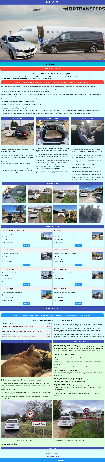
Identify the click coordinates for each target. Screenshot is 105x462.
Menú (2, 60)
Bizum (17, 172)
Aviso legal (60, 460)
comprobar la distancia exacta (45, 78)
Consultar (26, 245)
